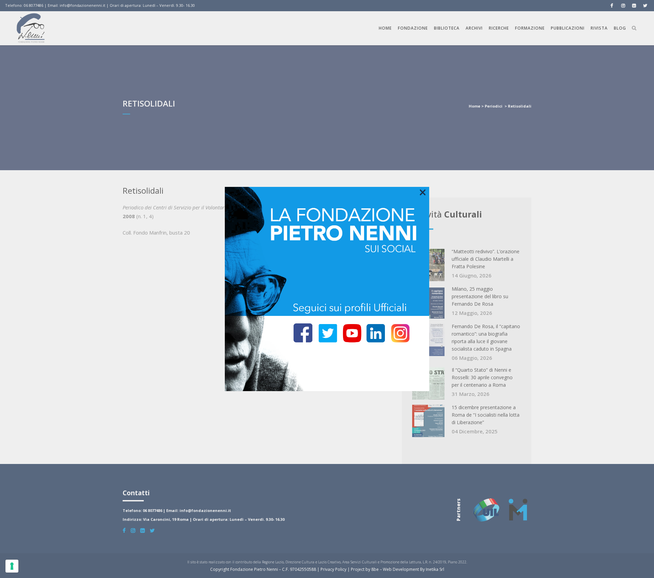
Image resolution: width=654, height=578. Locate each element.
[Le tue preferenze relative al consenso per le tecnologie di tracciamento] (11, 566)
